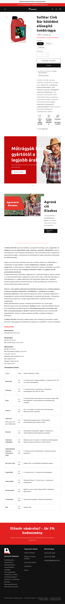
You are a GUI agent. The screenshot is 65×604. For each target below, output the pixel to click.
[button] (5, 9)
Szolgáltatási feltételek (55, 598)
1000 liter (41, 47)
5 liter (40, 43)
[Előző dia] (29, 185)
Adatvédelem (28, 566)
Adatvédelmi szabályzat (42, 598)
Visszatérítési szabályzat (30, 598)
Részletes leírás (50, 231)
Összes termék (18, 172)
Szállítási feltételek (29, 552)
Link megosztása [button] (43, 129)
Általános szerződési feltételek (30, 557)
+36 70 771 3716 (49, 552)
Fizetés (48, 65)
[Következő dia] (36, 185)
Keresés (26, 570)
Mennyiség (39, 51)
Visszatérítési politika (30, 562)
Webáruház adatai (43, 75)
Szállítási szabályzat (43, 599)
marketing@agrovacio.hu (52, 560)
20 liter (48, 43)
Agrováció (10, 598)
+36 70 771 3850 (49, 556)
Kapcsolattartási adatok (55, 599)
